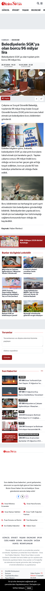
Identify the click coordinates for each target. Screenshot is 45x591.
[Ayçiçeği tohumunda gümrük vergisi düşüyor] (33, 306)
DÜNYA (19, 541)
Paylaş (6, 98)
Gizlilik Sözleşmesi (12, 571)
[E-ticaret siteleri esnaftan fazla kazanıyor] (33, 262)
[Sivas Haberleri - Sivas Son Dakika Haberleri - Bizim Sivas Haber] (12, 3)
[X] (22, 497)
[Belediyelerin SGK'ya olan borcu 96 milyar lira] (22, 82)
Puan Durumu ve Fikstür (12, 520)
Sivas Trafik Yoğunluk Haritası (33, 513)
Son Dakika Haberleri (12, 526)
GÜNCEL (5, 10)
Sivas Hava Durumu (34, 504)
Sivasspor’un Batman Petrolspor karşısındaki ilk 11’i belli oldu (31, 428)
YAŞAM (25, 10)
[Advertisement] (31, 465)
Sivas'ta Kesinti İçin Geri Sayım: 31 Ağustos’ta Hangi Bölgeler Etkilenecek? (30, 382)
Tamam (29, 588)
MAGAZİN (28, 541)
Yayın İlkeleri (10, 578)
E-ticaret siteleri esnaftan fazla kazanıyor (30, 271)
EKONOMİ (35, 10)
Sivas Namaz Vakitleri (12, 512)
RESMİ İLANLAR (26, 544)
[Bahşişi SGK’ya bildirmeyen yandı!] (12, 306)
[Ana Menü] (41, 4)
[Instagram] (27, 497)
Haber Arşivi (31, 526)
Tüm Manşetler (32, 520)
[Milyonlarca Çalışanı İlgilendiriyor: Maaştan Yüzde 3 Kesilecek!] (12, 262)
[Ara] (38, 4)
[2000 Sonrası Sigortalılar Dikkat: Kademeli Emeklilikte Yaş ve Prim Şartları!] (12, 283)
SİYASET (15, 10)
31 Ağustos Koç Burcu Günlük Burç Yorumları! (31, 393)
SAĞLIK (37, 541)
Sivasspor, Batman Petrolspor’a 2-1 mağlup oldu (29, 416)
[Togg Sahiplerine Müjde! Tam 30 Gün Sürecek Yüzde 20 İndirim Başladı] (33, 283)
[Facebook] (18, 497)
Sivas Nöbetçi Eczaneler (8, 505)
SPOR (22, 411)
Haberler (5, 40)
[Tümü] (42, 371)
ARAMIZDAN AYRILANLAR (29, 434)
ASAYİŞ (15, 544)
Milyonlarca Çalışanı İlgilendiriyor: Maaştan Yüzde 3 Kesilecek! (11, 271)
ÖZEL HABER (9, 541)
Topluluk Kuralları (11, 576)
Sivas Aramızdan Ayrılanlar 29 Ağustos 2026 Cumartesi (30, 439)
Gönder (7, 357)
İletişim (8, 573)
